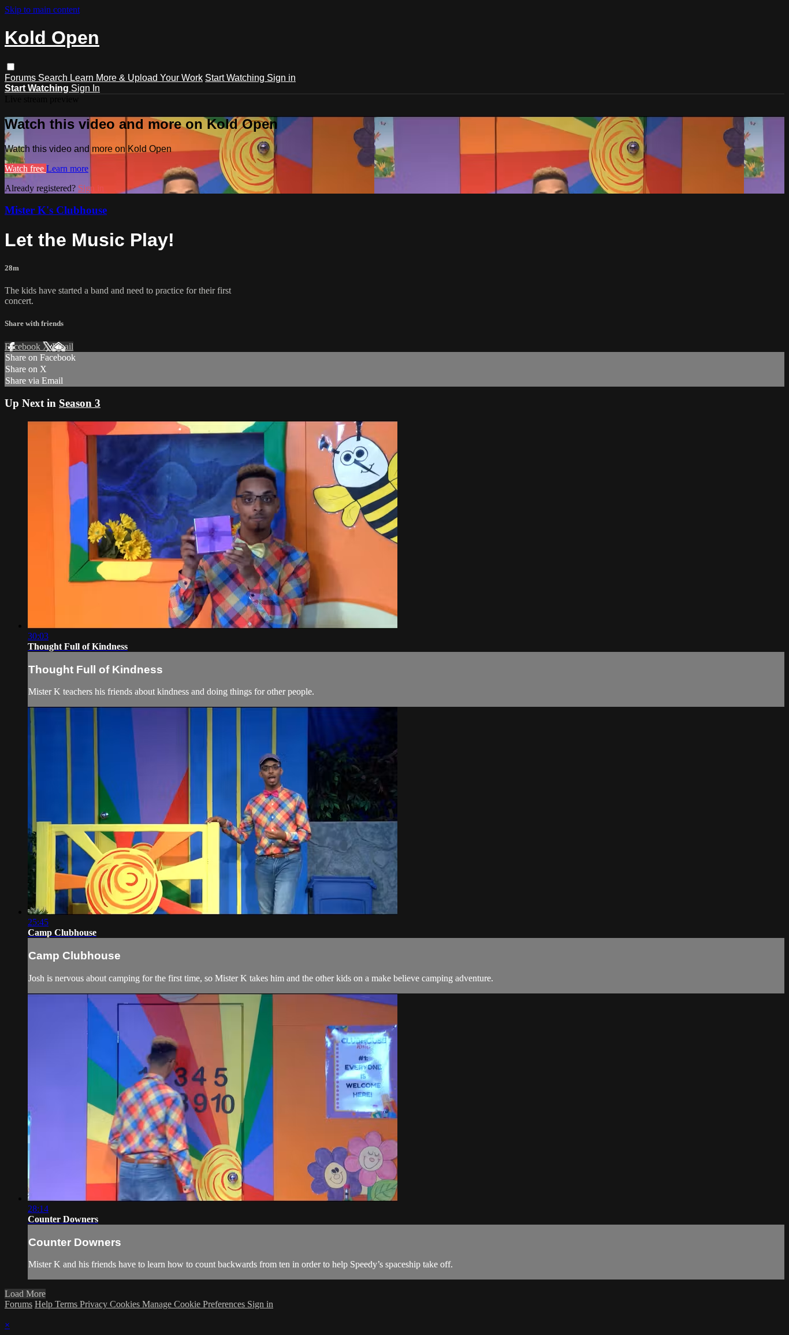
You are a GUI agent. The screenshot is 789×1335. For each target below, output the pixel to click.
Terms (67, 1304)
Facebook (24, 346)
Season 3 (80, 403)
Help (45, 1304)
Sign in (281, 78)
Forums (21, 78)
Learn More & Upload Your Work (136, 78)
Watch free (25, 168)
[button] (10, 67)
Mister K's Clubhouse (56, 210)
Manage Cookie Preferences (194, 1304)
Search (54, 78)
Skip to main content (42, 9)
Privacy (95, 1304)
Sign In (85, 88)
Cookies (126, 1304)
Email (62, 346)
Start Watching (236, 78)
